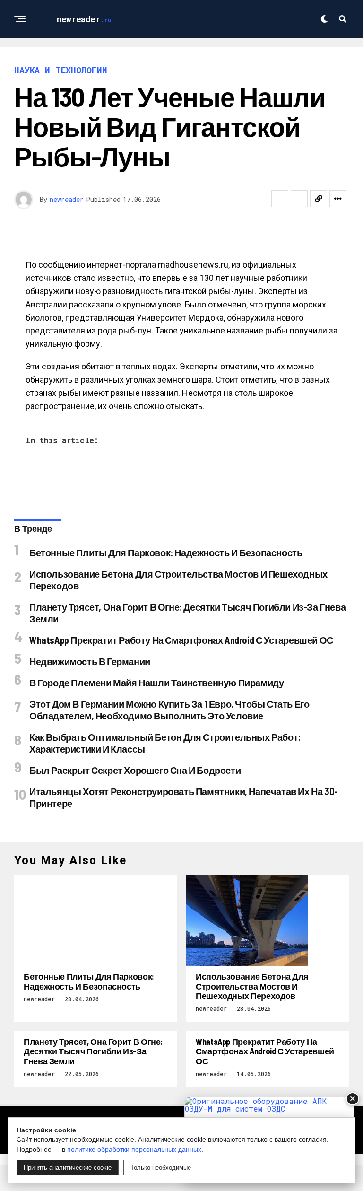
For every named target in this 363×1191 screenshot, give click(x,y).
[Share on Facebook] (279, 198)
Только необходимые (160, 1167)
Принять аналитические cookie (68, 1167)
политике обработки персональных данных (134, 1149)
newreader (67, 199)
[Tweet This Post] (299, 198)
